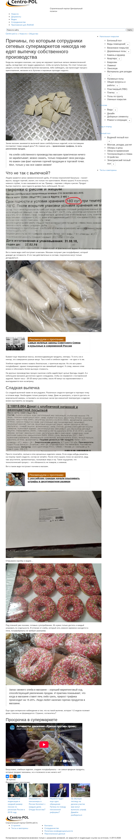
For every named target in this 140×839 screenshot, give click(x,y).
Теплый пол (105, 133)
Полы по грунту (115, 96)
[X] (15, 776)
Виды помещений (116, 43)
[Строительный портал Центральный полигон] (21, 3)
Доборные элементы (117, 116)
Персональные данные (54, 833)
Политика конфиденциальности (58, 830)
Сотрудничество (18, 22)
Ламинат (111, 65)
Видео (14, 19)
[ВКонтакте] (7, 776)
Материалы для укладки (119, 71)
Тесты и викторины (108, 170)
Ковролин (112, 62)
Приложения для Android (22, 24)
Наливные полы (115, 78)
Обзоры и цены (115, 147)
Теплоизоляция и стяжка (119, 153)
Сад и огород (106, 126)
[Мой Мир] (19, 776)
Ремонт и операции (117, 119)
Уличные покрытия (116, 99)
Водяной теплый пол (117, 137)
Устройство (113, 157)
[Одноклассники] (11, 776)
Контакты (48, 825)
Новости (15, 13)
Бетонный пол (114, 40)
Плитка (110, 92)
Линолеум (112, 68)
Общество (33, 33)
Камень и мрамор (116, 54)
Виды (110, 109)
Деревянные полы (116, 51)
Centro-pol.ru (11, 33)
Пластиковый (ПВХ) (117, 89)
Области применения (118, 150)
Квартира (112, 58)
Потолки (103, 105)
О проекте (15, 825)
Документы (16, 16)
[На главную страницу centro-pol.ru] (17, 818)
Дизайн (111, 113)
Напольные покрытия (109, 36)
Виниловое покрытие (118, 47)
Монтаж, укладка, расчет (119, 144)
